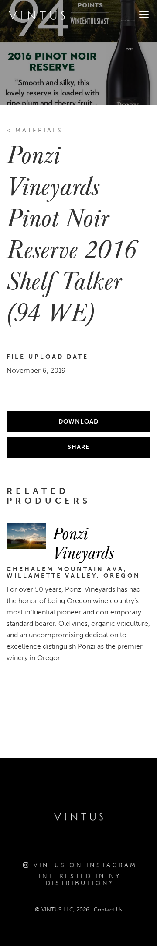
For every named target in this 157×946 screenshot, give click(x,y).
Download (78, 421)
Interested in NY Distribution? (80, 879)
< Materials (35, 130)
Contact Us (108, 909)
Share (78, 447)
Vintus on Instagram (83, 865)
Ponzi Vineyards (83, 542)
